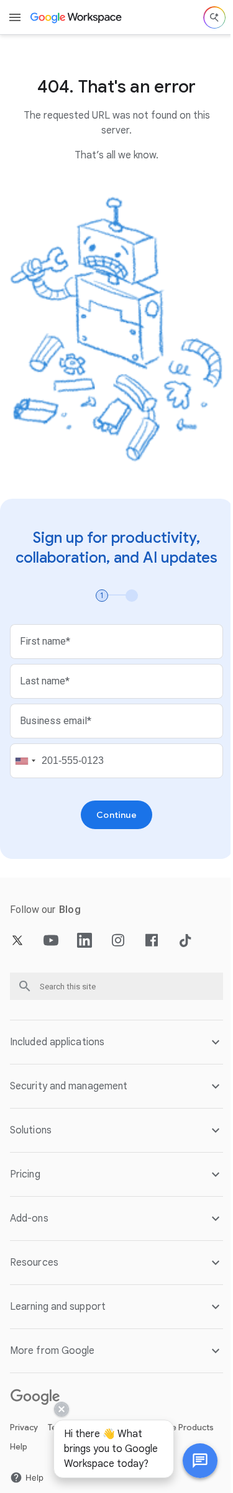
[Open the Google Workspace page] (77, 17)
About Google (109, 1416)
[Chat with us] (190, 1460)
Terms (59, 1416)
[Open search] (214, 17)
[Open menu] (15, 17)
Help (18, 1435)
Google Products (180, 1416)
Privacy (24, 1416)
